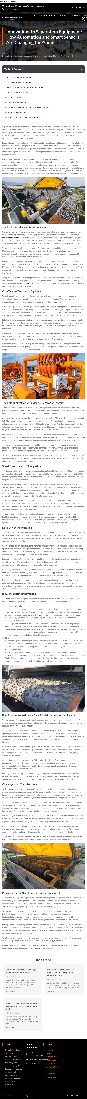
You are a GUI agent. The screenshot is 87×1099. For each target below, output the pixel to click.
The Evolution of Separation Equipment (19, 77)
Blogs (12, 53)
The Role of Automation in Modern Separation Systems (24, 87)
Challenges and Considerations (16, 112)
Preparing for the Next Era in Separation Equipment (23, 117)
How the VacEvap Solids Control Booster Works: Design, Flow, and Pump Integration (62, 972)
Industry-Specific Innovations (15, 102)
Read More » (10, 991)
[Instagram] (84, 7)
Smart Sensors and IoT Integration (17, 92)
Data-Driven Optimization (14, 97)
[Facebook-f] (73, 7)
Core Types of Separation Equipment (18, 82)
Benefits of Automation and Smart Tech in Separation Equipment (27, 107)
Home (4, 53)
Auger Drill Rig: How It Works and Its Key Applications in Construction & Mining (22, 1006)
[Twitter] (76, 7)
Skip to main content (8, 1)
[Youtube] (80, 7)
